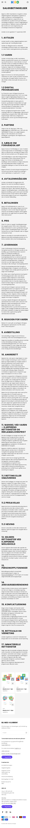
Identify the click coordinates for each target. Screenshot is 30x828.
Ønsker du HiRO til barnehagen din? (11, 753)
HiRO (4, 687)
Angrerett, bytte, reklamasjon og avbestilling (6, 772)
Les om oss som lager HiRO (9, 803)
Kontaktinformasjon (7, 765)
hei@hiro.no (18, 748)
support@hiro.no (6, 130)
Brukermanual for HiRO (6, 782)
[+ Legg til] (12, 683)
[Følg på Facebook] (3, 812)
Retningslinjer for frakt (7, 779)
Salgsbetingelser (6, 768)
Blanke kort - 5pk (8, 689)
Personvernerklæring (7, 575)
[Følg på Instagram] (6, 812)
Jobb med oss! (5, 751)
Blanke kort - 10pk (8, 710)
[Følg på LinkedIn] (10, 812)
